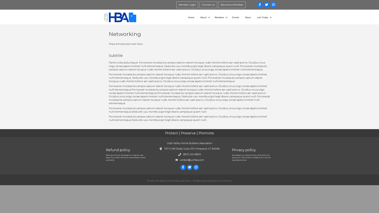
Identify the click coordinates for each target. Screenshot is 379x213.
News (248, 17)
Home (191, 17)
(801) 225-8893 (192, 154)
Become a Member (232, 4)
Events (235, 17)
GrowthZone (225, 181)
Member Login (187, 4)
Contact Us (208, 4)
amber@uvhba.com (192, 160)
